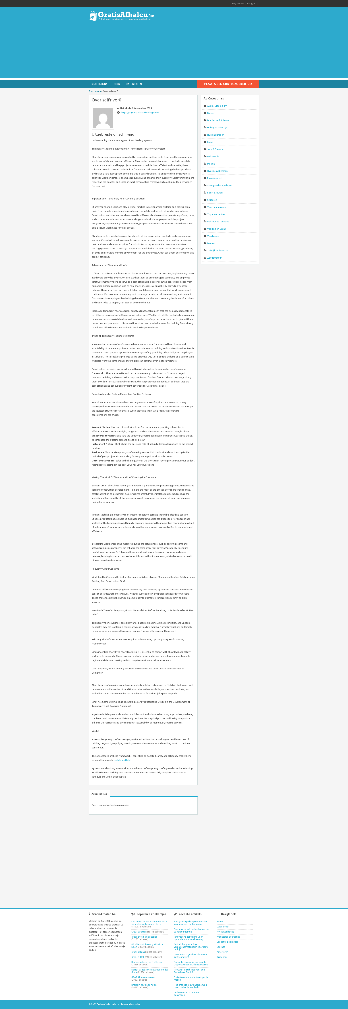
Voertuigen (213, 236)
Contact (221, 947)
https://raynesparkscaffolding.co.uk (140, 112)
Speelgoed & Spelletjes (219, 185)
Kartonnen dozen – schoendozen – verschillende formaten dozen (149, 922)
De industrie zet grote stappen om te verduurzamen (191, 930)
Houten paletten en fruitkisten (146, 962)
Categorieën (134, 84)
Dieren (210, 113)
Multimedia (213, 156)
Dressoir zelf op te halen (144, 985)
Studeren (212, 200)
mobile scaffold (122, 760)
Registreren (238, 3)
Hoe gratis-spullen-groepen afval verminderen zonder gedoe (190, 922)
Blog (117, 84)
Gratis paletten (139, 932)
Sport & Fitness (215, 192)
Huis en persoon (215, 134)
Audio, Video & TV (217, 106)
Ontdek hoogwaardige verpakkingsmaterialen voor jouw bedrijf (191, 947)
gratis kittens (138, 952)
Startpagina (99, 84)
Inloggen (251, 3)
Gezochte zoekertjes (227, 942)
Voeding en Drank (216, 228)
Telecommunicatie (216, 207)
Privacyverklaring (225, 932)
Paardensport (214, 178)
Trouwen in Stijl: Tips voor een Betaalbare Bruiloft (189, 970)
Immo (210, 142)
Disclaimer (222, 957)
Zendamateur (214, 257)
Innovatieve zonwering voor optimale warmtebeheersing (188, 938)
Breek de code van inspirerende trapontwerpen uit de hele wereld (191, 963)
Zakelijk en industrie (217, 250)
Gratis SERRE (137, 957)
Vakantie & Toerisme (218, 221)
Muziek (211, 163)
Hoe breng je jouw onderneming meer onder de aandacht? (190, 986)
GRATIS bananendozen (143, 977)
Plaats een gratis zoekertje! (228, 84)
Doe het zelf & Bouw (218, 120)
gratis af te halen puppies (144, 937)
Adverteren (222, 952)
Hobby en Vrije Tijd (217, 127)
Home (220, 921)
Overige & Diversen (217, 171)
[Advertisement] (174, 52)
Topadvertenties (216, 214)
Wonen (211, 243)
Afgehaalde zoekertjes (228, 937)
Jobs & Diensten (215, 149)
